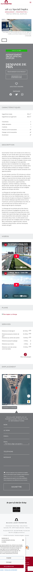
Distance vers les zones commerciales (9, 348)
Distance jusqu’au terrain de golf (10, 335)
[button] (23, 540)
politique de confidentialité (12, 476)
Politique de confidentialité (10, 569)
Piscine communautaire (9, 129)
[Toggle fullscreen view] (28, 376)
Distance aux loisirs (8, 344)
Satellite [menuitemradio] (13, 376)
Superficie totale (7, 114)
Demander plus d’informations (16, 76)
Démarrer (9, 12)
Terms (29, 404)
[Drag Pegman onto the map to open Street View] (28, 401)
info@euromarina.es (19, 532)
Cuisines (4, 127)
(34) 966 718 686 (18, 530)
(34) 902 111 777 (9, 530)
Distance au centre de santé (10, 337)
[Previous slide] (4, 25)
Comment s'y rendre (9, 407)
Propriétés (21, 12)
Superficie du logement (9, 117)
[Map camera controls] (28, 396)
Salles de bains (6, 124)
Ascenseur (5, 135)
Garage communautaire (9, 132)
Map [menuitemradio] (6, 376)
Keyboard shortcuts (11, 404)
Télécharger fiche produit (16, 71)
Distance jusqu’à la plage (9, 341)
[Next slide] (29, 25)
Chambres (5, 121)
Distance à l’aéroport (8, 331)
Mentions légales (19, 535)
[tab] (3, 28)
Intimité (27, 535)
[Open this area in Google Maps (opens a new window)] (4, 404)
